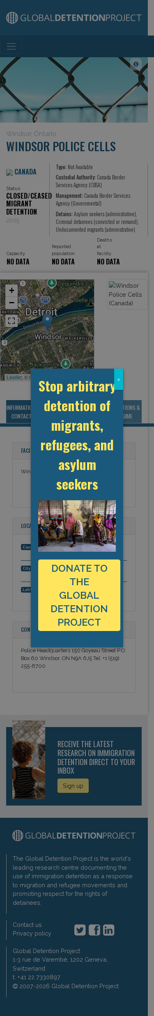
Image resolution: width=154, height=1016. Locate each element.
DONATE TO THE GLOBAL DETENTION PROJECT (79, 595)
